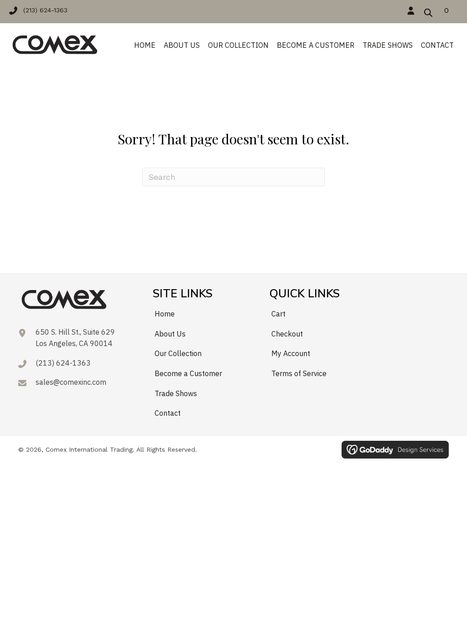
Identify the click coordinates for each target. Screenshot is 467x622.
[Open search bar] (428, 11)
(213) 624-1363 (63, 362)
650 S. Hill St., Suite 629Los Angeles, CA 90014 (75, 337)
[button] (43, 10)
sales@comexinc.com (71, 382)
